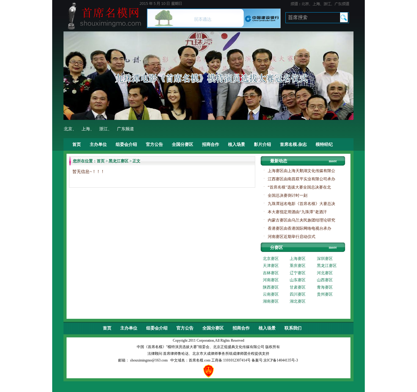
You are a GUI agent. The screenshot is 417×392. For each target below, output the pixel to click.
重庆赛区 (298, 265)
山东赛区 (298, 280)
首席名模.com (200, 360)
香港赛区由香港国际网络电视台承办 (299, 228)
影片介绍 (262, 144)
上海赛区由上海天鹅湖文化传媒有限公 (301, 170)
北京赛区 (271, 258)
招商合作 (210, 144)
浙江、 (105, 129)
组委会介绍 (126, 144)
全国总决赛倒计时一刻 (287, 195)
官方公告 (154, 144)
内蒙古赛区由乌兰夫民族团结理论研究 (301, 220)
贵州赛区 (325, 294)
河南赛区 (271, 280)
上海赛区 (298, 258)
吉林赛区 (271, 273)
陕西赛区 (271, 287)
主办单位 (98, 144)
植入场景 (236, 144)
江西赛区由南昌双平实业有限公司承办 (301, 179)
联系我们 (293, 328)
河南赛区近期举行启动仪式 (291, 236)
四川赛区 (298, 294)
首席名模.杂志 (293, 144)
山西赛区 (325, 280)
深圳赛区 (325, 258)
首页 (76, 144)
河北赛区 (325, 273)
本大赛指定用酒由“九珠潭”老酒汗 (297, 212)
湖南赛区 (271, 301)
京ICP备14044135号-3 (280, 360)
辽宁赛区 (298, 273)
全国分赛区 (182, 144)
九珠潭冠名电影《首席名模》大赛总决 (301, 203)
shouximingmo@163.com (149, 360)
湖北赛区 (298, 301)
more (333, 161)
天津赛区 (271, 265)
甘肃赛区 (298, 287)
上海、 (88, 129)
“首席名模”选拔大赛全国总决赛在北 (299, 187)
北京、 (70, 129)
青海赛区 (325, 287)
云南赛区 (271, 294)
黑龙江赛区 (119, 161)
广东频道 (125, 129)
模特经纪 (324, 144)
